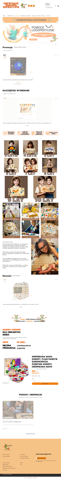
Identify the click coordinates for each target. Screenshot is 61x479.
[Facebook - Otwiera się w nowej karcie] (29, 6)
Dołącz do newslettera (41, 458)
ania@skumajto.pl (50, 7)
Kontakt (21, 462)
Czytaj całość (5, 428)
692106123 (48, 5)
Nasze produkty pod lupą (8, 417)
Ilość (33, 378)
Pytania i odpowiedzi (6, 456)
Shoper (10, 474)
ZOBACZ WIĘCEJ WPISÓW (30, 433)
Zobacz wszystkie (16, 275)
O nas (21, 464)
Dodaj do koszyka (45, 383)
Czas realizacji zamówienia (24, 458)
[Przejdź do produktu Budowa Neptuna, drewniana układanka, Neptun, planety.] (18, 66)
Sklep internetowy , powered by (30, 477)
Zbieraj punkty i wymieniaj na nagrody (9, 468)
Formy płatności (22, 454)
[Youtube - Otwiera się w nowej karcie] (34, 6)
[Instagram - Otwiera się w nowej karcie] (31, 6)
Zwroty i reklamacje (6, 454)
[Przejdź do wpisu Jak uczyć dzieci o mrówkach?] (18, 410)
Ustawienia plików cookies (7, 466)
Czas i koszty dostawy (24, 456)
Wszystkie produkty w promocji (20, 47)
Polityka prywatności (6, 462)
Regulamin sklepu (6, 464)
